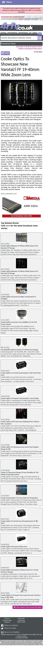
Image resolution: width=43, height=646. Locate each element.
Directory (3, 34)
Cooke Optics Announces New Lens (14, 547)
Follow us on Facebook (11, 625)
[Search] (39, 38)
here (32, 10)
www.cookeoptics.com (9, 194)
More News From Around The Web (28, 607)
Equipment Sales (12, 34)
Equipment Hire (23, 34)
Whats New (21, 618)
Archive (34, 34)
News (39, 34)
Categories (7, 622)
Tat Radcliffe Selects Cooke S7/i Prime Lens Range (19, 350)
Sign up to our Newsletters (12, 632)
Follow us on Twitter (10, 628)
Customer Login (7, 620)
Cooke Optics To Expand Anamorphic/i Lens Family (20, 398)
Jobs (30, 34)
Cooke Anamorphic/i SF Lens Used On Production (19, 498)
